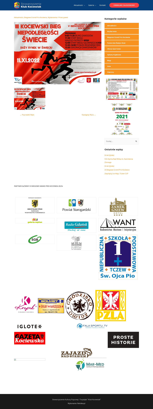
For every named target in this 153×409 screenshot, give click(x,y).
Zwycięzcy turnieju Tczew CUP (116, 173)
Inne (109, 66)
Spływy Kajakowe (114, 55)
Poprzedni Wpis (27, 115)
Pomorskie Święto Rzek (116, 43)
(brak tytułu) (109, 155)
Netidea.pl (81, 403)
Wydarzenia (52, 17)
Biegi (109, 60)
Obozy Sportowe (114, 49)
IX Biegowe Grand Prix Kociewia (116, 170)
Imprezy (110, 72)
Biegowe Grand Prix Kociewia (35, 17)
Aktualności (18, 17)
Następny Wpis (89, 115)
